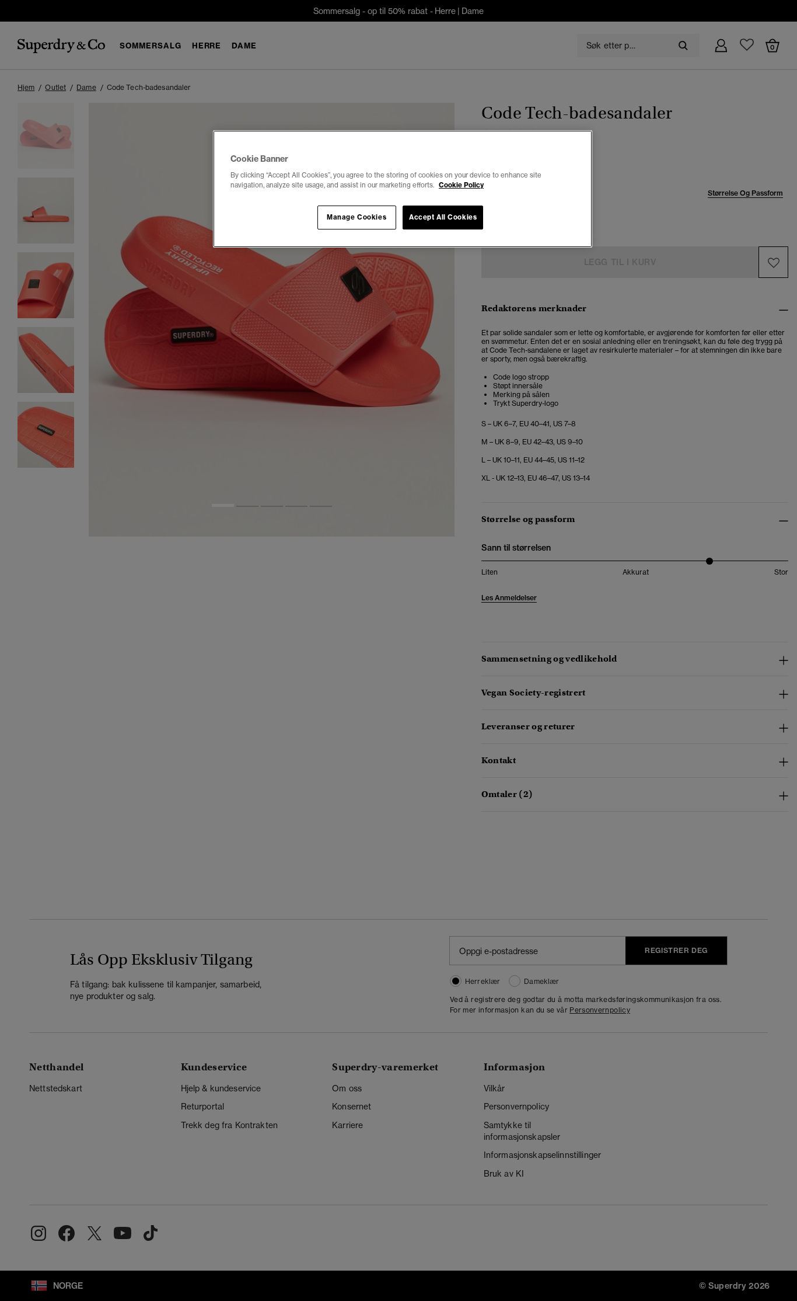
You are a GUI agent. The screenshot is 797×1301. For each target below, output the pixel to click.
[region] (402, 189)
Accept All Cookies (443, 217)
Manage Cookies (356, 217)
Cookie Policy (461, 185)
